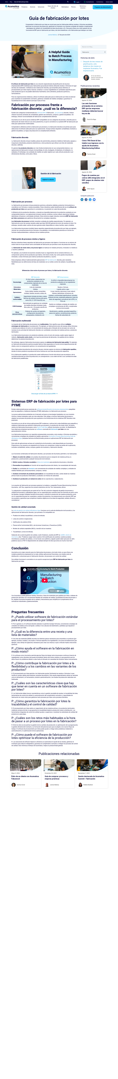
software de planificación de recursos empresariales (52, 409)
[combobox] (94, 52)
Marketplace (65, 7)
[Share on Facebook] (86, 199)
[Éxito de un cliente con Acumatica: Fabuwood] (25, 765)
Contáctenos (99, 2)
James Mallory (52, 35)
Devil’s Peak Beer (42, 427)
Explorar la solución (48, 179)
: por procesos (58, 112)
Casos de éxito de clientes (53, 7)
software (39, 429)
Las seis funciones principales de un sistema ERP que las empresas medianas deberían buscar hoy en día (92, 108)
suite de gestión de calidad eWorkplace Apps (27, 510)
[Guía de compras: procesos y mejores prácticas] (59, 765)
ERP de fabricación (51, 260)
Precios (73, 7)
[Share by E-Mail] (94, 199)
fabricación (54, 429)
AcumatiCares (90, 2)
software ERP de (42, 112)
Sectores (32, 7)
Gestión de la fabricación (51, 174)
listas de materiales (43, 462)
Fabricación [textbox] (85, 52)
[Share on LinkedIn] (82, 199)
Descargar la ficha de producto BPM (43, 393)
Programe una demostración (103, 7)
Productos (24, 7)
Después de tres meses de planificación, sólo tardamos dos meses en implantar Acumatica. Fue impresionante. (93, 66)
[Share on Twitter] (90, 199)
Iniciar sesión (109, 2)
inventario (32, 468)
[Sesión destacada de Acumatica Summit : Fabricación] (92, 765)
